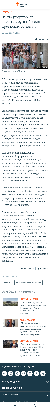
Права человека (27, 320)
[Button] (41, 39)
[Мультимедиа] (15, 405)
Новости (7, 12)
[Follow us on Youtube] (4, 373)
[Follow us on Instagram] (10, 373)
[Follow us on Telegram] (23, 373)
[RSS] (43, 373)
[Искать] (35, 405)
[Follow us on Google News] (36, 373)
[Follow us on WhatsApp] (30, 373)
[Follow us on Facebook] (17, 373)
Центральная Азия (29, 299)
